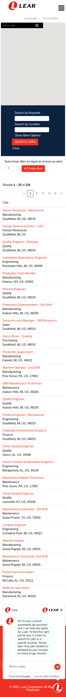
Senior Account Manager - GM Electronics (30, 320)
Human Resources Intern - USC (23, 226)
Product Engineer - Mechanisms (23, 414)
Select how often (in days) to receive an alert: (33, 161)
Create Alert (34, 168)
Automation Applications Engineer (25, 257)
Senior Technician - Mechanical (23, 210)
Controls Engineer (14, 525)
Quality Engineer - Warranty (20, 241)
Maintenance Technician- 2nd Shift (25, 556)
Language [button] (31, 18)
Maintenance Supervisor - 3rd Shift (25, 509)
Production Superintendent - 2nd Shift (27, 304)
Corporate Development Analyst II (24, 430)
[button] (55, 8)
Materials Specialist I (16, 587)
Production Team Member (19, 273)
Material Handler (13, 540)
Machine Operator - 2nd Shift (21, 367)
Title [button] (5, 202)
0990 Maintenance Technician (22, 383)
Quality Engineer (13, 399)
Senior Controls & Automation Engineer (28, 462)
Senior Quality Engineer (18, 446)
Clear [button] (16, 148)
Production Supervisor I (18, 352)
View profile (50, 18)
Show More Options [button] (28, 135)
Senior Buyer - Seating (17, 336)
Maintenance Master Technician (23, 477)
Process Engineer (14, 289)
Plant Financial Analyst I (18, 572)
